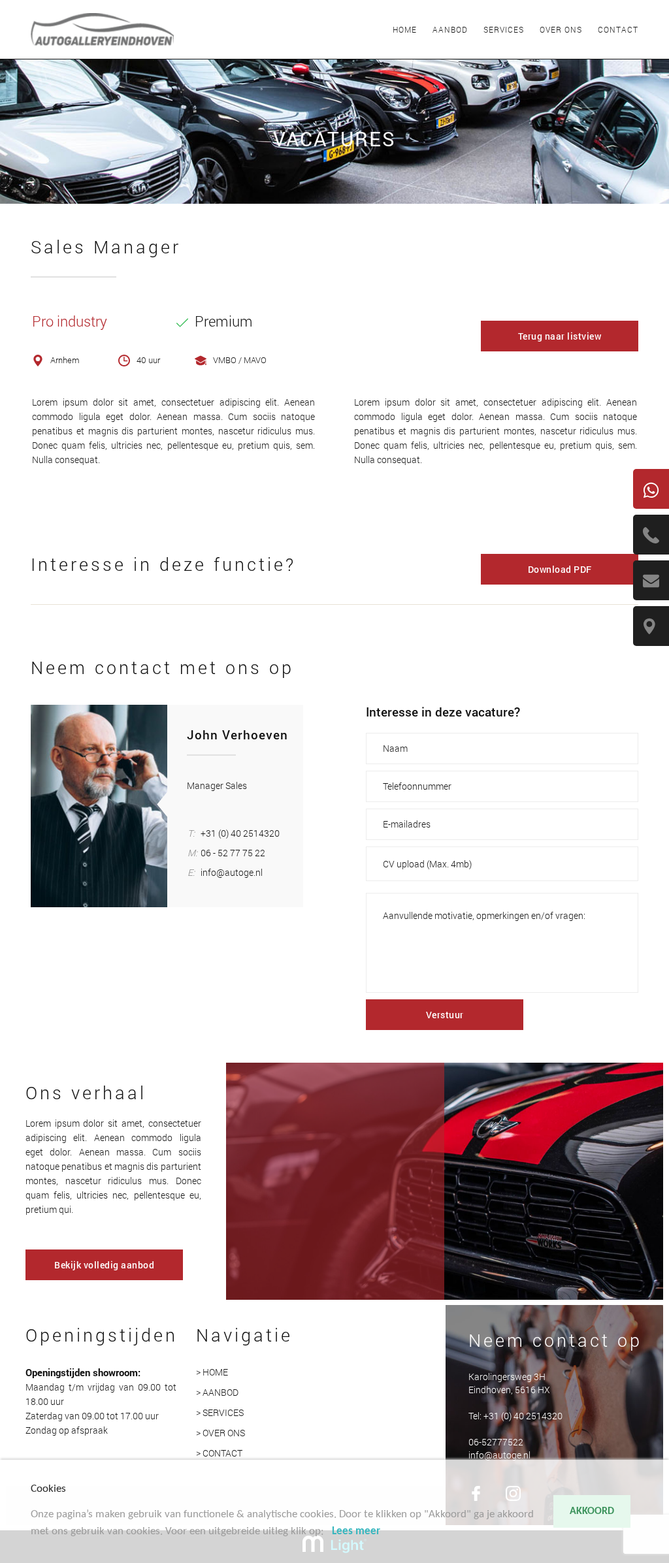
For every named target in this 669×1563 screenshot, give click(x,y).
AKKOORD (592, 1511)
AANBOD (450, 29)
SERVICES (503, 29)
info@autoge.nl (232, 872)
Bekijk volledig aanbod (104, 1265)
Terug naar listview (560, 336)
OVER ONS (561, 29)
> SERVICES (220, 1412)
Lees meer (356, 1531)
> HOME (212, 1372)
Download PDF (560, 569)
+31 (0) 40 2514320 (240, 833)
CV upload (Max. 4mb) (427, 864)
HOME (405, 29)
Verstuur (445, 1014)
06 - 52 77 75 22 (233, 852)
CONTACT (618, 29)
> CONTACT (219, 1453)
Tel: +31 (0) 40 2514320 (515, 1416)
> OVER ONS (220, 1432)
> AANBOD (217, 1392)
